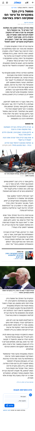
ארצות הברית (29, 382)
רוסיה (23, 382)
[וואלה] (17, 3)
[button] (26, 2)
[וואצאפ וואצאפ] (7, 3)
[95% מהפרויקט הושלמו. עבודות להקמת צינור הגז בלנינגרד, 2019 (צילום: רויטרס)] (17, 163)
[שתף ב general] (3, 3)
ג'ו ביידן (19, 382)
